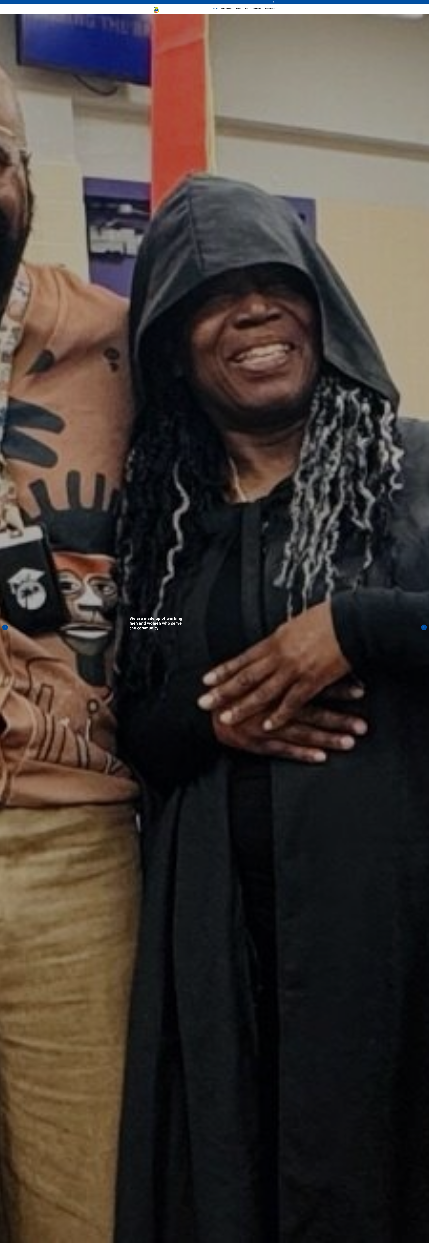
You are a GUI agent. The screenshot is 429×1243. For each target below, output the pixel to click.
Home (215, 8)
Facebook (273, 2)
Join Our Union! (226, 8)
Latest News (257, 8)
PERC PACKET (270, 8)
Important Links (241, 8)
